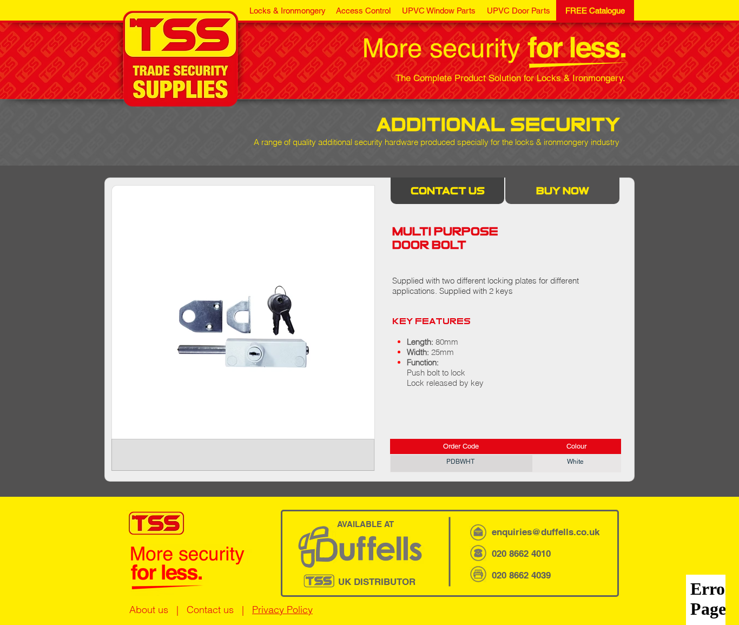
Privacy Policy (282, 609)
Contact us (210, 609)
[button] (287, 10)
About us (148, 609)
